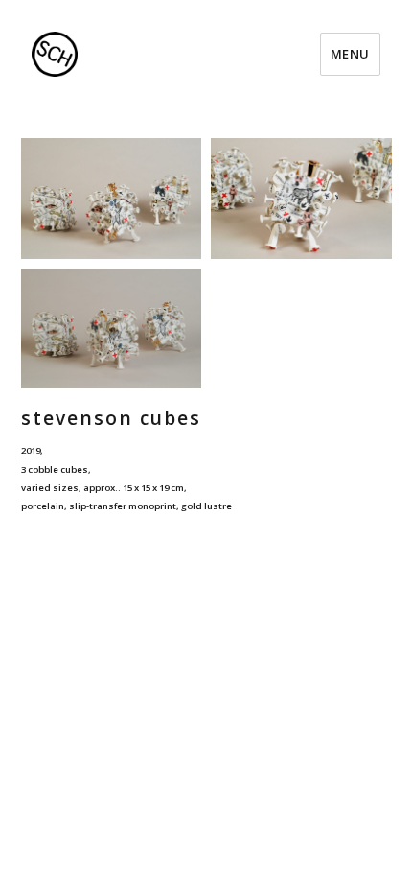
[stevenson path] (111, 198)
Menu (350, 53)
